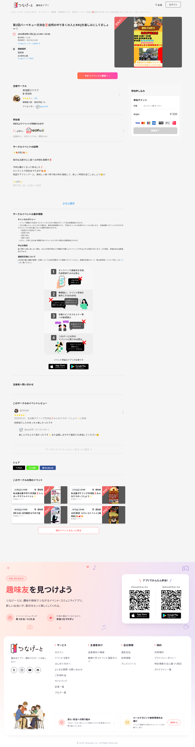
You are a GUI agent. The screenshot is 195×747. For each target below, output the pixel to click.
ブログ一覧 (60, 692)
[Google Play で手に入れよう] (171, 615)
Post (19, 467)
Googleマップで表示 (26, 58)
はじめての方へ (63, 663)
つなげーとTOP (17, 12)
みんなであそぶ (31, 12)
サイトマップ (61, 680)
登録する (174, 722)
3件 (36, 98)
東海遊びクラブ (64, 12)
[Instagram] (22, 670)
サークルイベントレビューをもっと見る (67, 449)
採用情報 (126, 657)
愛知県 (53, 12)
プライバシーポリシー (165, 657)
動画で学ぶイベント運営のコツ (102, 659)
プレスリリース (128, 663)
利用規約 (159, 652)
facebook (48, 467)
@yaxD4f (44, 106)
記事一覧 (59, 686)
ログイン (173, 4)
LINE (33, 467)
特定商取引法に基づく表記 (168, 663)
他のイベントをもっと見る (68, 530)
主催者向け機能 (96, 652)
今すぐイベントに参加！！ (97, 76)
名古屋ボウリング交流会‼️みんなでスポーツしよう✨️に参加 (57, 418)
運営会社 (126, 652)
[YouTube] (30, 670)
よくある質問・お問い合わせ (69, 669)
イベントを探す (62, 657)
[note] (38, 670)
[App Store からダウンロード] (139, 615)
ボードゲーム (44, 12)
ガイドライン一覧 (162, 669)
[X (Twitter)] (14, 670)
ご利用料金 (60, 675)
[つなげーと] (27, 648)
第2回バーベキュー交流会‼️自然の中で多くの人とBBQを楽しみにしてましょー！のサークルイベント (111, 12)
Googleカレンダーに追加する (29, 43)
